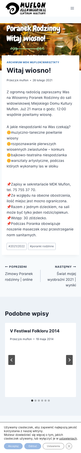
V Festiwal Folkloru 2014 (35, 330)
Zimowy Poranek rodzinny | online (19, 273)
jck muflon (21, 80)
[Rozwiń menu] (72, 8)
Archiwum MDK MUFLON (24, 62)
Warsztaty (50, 62)
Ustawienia (53, 446)
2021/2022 (17, 246)
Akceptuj (13, 446)
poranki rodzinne (42, 246)
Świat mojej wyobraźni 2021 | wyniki (61, 276)
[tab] (32, 401)
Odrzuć (32, 446)
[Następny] (69, 360)
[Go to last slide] (11, 360)
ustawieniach (68, 438)
